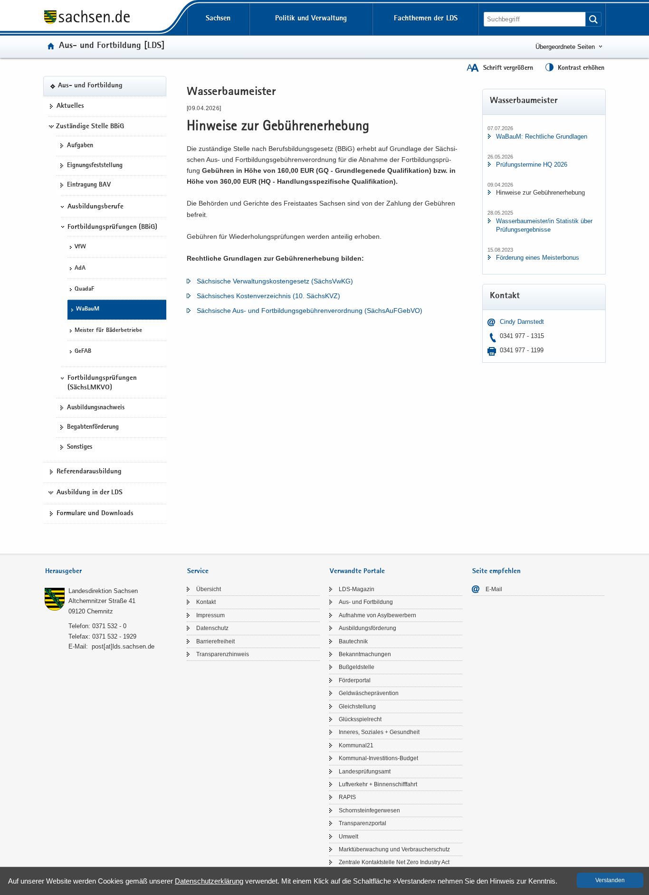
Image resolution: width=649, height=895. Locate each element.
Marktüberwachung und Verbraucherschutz (394, 849)
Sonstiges (79, 447)
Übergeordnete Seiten (565, 46)
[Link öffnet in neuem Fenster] (87, 23)
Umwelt (348, 836)
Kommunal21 (356, 745)
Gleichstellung (357, 706)
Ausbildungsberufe (95, 207)
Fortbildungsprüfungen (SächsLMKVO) (102, 383)
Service (198, 571)
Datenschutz (212, 628)
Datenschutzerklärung (209, 881)
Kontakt (206, 602)
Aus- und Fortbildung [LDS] (112, 46)
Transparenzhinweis (222, 654)
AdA (80, 268)
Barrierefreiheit (215, 641)
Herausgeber (63, 571)
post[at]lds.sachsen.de (123, 646)
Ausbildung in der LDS (90, 493)
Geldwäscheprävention (369, 693)
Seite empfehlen (496, 571)
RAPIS (347, 797)
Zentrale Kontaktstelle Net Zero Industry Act (394, 862)
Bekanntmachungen (365, 654)
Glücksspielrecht (360, 719)
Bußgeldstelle (356, 667)
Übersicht (208, 589)
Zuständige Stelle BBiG (90, 127)
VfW (80, 247)
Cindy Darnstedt (522, 321)
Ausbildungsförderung (367, 628)
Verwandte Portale (357, 571)
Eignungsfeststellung (95, 165)
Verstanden (610, 880)
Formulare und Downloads (95, 513)
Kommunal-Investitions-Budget (378, 758)
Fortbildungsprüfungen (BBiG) (112, 227)
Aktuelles (70, 106)
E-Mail (494, 589)
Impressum (210, 615)
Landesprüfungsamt (365, 771)
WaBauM (87, 309)
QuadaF (84, 289)
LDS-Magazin (356, 589)
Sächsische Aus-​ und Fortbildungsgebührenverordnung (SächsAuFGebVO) (309, 310)
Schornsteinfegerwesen (369, 810)
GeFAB (83, 352)
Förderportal (355, 680)
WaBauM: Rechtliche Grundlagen (541, 136)
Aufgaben (80, 145)
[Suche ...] (593, 19)
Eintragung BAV (89, 185)
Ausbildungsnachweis (95, 408)
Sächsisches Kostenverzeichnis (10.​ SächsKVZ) (268, 296)
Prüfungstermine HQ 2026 (531, 164)
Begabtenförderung (93, 427)
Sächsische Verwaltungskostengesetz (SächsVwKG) (275, 281)
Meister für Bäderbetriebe (108, 331)
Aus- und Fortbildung (90, 86)
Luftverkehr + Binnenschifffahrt (378, 784)
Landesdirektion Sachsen (103, 590)
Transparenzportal (362, 823)
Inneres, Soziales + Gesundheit (379, 732)
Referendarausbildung (89, 472)
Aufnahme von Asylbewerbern (377, 615)
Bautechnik (353, 641)
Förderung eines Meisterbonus (537, 257)
